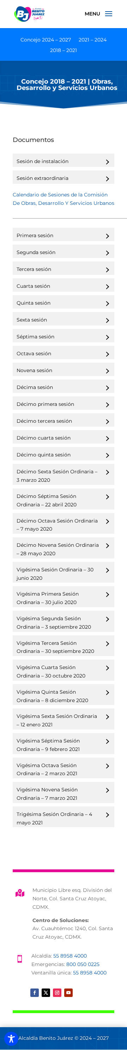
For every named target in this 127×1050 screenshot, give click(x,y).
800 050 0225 (82, 964)
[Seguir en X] (46, 993)
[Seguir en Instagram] (57, 993)
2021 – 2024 (93, 40)
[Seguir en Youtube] (68, 993)
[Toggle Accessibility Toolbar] (11, 1038)
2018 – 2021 (63, 50)
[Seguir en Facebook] (34, 993)
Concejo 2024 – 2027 (45, 40)
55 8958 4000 (70, 956)
